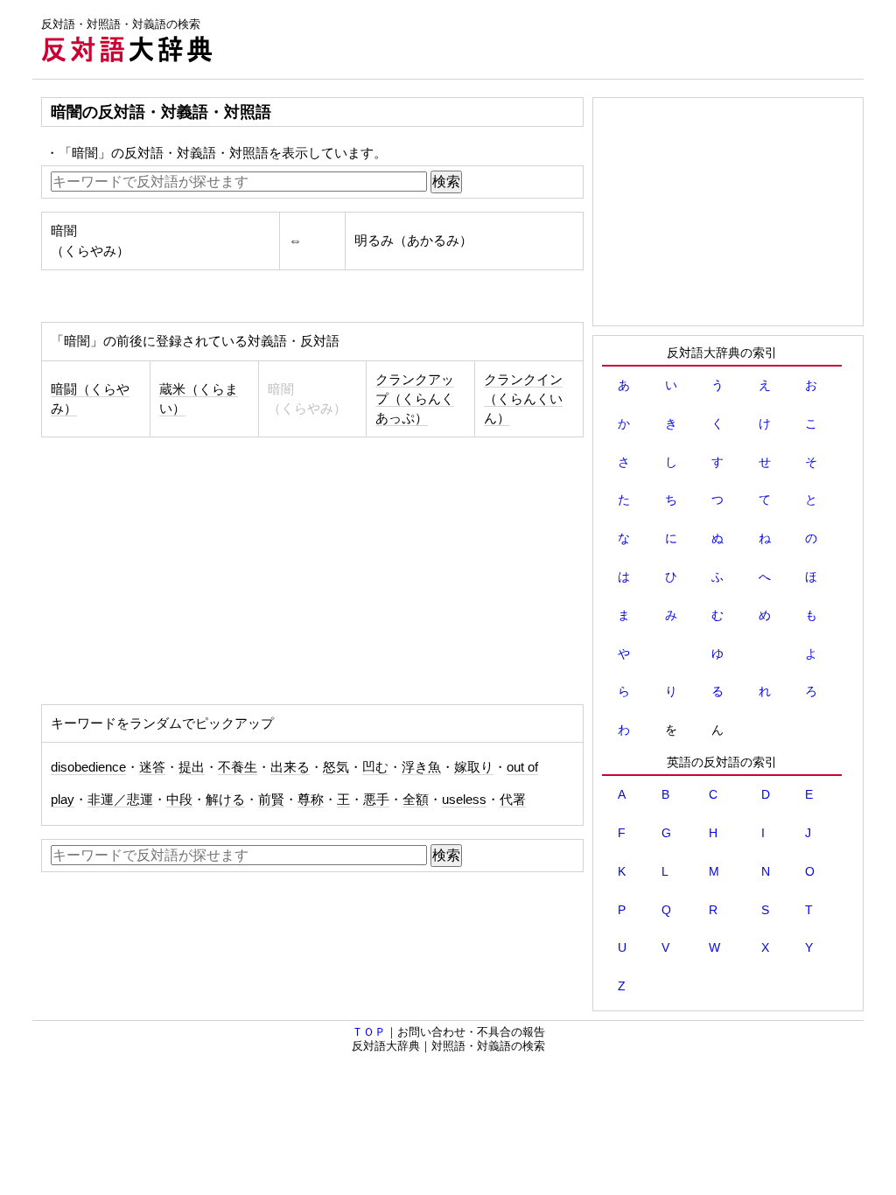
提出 (191, 767)
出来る (290, 767)
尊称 (311, 800)
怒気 (336, 767)
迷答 (152, 767)
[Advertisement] (545, 39)
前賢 (271, 800)
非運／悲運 (120, 800)
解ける (225, 800)
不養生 (237, 767)
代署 (513, 800)
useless (464, 800)
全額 (415, 800)
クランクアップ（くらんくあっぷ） (414, 399)
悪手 (376, 800)
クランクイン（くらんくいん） (523, 399)
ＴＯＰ (369, 1031)
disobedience (88, 767)
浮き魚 (421, 767)
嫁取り (474, 767)
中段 (179, 800)
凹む (375, 767)
